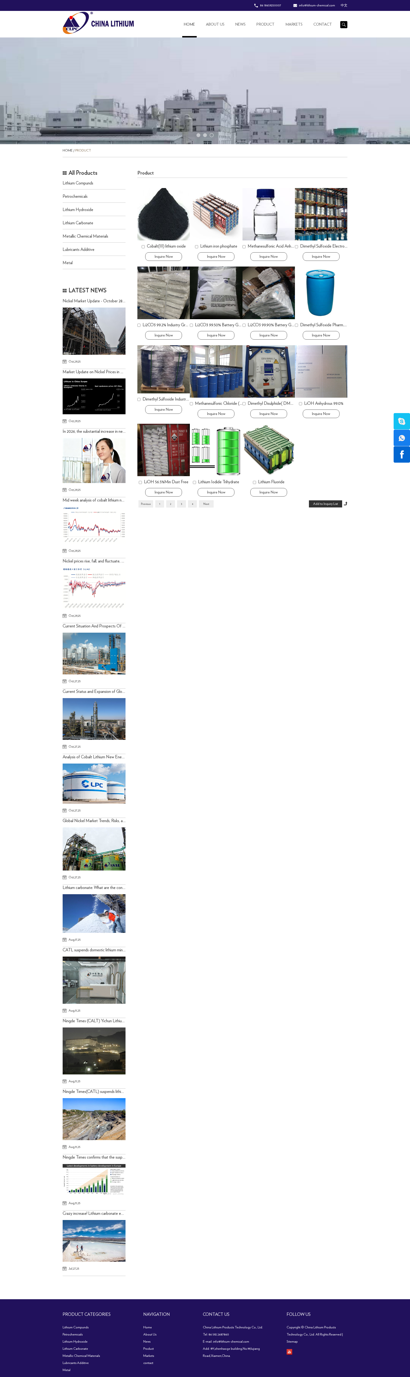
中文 (344, 5)
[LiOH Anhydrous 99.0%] (321, 371)
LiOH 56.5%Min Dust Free (166, 482)
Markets (294, 24)
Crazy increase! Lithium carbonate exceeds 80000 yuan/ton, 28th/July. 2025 (124, 1213)
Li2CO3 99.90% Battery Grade (273, 325)
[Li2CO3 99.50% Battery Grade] (216, 293)
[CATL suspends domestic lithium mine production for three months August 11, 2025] (94, 980)
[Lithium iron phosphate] (216, 214)
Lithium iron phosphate (218, 246)
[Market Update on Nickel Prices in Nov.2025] (94, 396)
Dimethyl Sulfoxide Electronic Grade (330, 246)
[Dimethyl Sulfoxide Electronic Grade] (321, 214)
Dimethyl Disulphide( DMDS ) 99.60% (279, 403)
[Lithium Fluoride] (268, 450)
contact (322, 24)
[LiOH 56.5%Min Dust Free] (163, 450)
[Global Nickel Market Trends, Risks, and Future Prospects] (94, 848)
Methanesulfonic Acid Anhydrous (275, 246)
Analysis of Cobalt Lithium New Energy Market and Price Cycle (115, 757)
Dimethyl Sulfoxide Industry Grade (171, 399)
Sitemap (292, 1341)
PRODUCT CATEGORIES (87, 1315)
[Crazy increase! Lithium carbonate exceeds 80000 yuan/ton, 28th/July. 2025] (94, 1241)
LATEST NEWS (88, 291)
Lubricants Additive (78, 250)
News (240, 24)
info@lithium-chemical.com (317, 5)
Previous (146, 503)
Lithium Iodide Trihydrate (218, 482)
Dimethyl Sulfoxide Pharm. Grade (327, 325)
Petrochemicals (75, 196)
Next (206, 503)
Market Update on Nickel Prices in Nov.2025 (99, 372)
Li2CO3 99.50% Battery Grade (220, 325)
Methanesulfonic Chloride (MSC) (222, 403)
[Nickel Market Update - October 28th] (94, 331)
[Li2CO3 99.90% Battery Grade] (268, 293)
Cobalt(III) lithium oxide (166, 246)
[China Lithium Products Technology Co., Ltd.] (115, 23)
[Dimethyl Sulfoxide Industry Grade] (163, 369)
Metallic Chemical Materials (85, 236)
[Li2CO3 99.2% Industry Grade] (163, 293)
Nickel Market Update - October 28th (94, 301)
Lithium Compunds (78, 183)
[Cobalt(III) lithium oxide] (163, 214)
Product (265, 24)
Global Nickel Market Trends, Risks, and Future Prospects (109, 821)
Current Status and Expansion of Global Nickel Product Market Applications (124, 692)
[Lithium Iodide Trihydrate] (216, 450)
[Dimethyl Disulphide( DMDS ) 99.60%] (268, 371)
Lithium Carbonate (78, 223)
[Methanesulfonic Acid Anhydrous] (268, 214)
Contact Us (216, 1315)
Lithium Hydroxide (78, 210)
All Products (83, 173)
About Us (215, 24)
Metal (68, 263)
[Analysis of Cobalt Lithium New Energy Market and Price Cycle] (94, 784)
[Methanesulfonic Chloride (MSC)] (216, 371)
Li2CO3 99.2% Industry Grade (167, 325)
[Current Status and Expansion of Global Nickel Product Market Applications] (94, 719)
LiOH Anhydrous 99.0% (323, 403)
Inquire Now (163, 256)
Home (189, 24)
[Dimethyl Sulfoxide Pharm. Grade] (321, 293)
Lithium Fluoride (271, 482)
